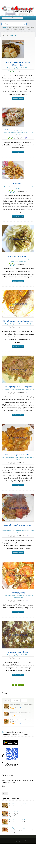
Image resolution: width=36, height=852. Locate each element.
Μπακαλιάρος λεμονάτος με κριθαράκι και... (19, 803)
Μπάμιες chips (18, 183)
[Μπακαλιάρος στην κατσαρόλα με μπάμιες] (18, 304)
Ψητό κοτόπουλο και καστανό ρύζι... (17, 819)
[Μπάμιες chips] (13, 170)
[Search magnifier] (24, 24)
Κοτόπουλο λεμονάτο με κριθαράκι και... (18, 811)
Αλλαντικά (30, 27)
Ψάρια (20, 324)
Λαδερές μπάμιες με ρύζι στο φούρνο (18, 130)
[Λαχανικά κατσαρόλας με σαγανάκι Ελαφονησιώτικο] (13, 49)
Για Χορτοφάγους (18, 261)
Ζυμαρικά (15, 259)
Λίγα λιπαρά (19, 132)
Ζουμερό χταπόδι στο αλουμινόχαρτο (17, 828)
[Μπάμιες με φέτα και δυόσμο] (18, 635)
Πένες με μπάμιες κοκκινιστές (18, 256)
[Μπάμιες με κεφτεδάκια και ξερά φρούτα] (18, 369)
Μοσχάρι (27, 530)
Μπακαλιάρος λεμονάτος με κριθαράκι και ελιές (21, 704)
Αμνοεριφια (9, 29)
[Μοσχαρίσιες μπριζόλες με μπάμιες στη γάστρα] (18, 508)
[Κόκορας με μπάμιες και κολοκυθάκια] (18, 437)
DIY (10, 27)
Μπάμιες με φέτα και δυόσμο (18, 652)
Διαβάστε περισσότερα (18, 98)
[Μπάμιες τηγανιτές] (18, 575)
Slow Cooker (17, 27)
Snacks (24, 27)
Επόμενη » (21, 685)
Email (4, 786)
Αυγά (16, 29)
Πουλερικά (27, 457)
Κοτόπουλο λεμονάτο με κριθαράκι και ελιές (20, 712)
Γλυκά (28, 29)
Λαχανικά (18, 68)
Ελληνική (27, 68)
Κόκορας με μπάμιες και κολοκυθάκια (18, 455)
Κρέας (13, 389)
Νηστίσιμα (24, 132)
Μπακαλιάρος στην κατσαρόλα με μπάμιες (18, 321)
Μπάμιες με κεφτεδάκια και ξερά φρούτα (18, 387)
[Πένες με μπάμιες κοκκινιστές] (18, 239)
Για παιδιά (22, 29)
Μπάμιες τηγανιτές (18, 593)
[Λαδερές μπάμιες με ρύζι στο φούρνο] (13, 116)
